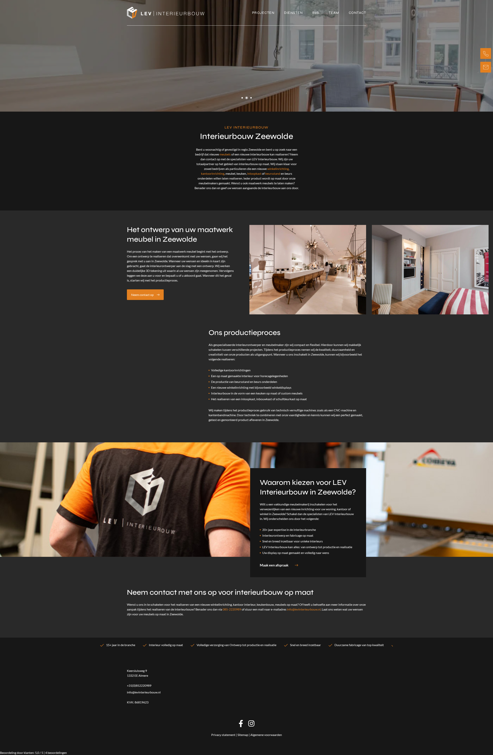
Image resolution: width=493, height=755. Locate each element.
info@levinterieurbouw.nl (304, 609)
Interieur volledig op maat (166, 645)
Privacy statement (223, 735)
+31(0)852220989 (139, 685)
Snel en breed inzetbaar (305, 645)
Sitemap (242, 735)
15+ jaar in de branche (120, 645)
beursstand (272, 173)
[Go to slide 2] (246, 98)
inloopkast (254, 173)
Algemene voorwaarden (266, 735)
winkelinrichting (278, 168)
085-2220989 (232, 609)
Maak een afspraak (274, 565)
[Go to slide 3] (251, 98)
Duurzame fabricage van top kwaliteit (359, 645)
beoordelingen (56, 752)
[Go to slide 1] (242, 98)
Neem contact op (142, 294)
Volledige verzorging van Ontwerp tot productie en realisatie (236, 645)
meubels (225, 154)
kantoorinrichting (212, 173)
